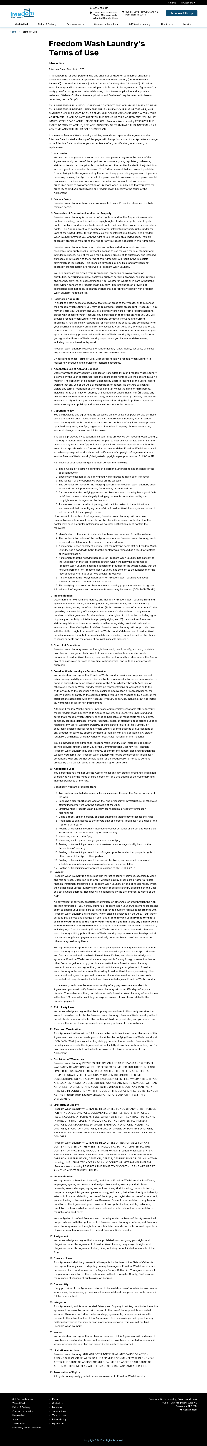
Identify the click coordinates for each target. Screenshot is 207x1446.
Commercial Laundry (105, 24)
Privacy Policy (59, 1419)
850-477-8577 (101, 8)
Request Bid (18, 1415)
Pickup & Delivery (47, 24)
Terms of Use (59, 1415)
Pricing (55, 1399)
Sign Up (172, 2)
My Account (187, 2)
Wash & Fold (21, 24)
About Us (165, 24)
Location (187, 24)
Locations (57, 1407)
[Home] (22, 13)
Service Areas (74, 24)
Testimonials (18, 1423)
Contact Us (57, 1403)
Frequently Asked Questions (26, 1427)
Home (13, 31)
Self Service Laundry (139, 24)
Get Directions (190, 1409)
